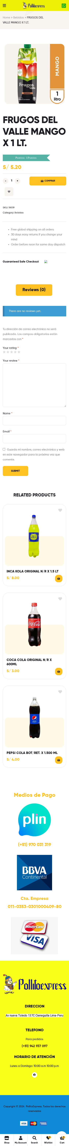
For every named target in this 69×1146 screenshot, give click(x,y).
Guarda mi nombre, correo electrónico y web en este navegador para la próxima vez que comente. (34, 454)
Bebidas (18, 17)
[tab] (34, 290)
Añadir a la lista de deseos (9, 191)
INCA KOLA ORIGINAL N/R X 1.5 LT (33, 571)
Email (7, 431)
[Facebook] (34, 1075)
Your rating (11, 348)
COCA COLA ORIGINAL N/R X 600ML (29, 662)
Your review (11, 360)
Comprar (50, 181)
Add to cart (58, 578)
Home (6, 17)
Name (7, 413)
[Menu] (4, 5)
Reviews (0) (34, 290)
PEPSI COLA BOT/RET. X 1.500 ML (32, 753)
